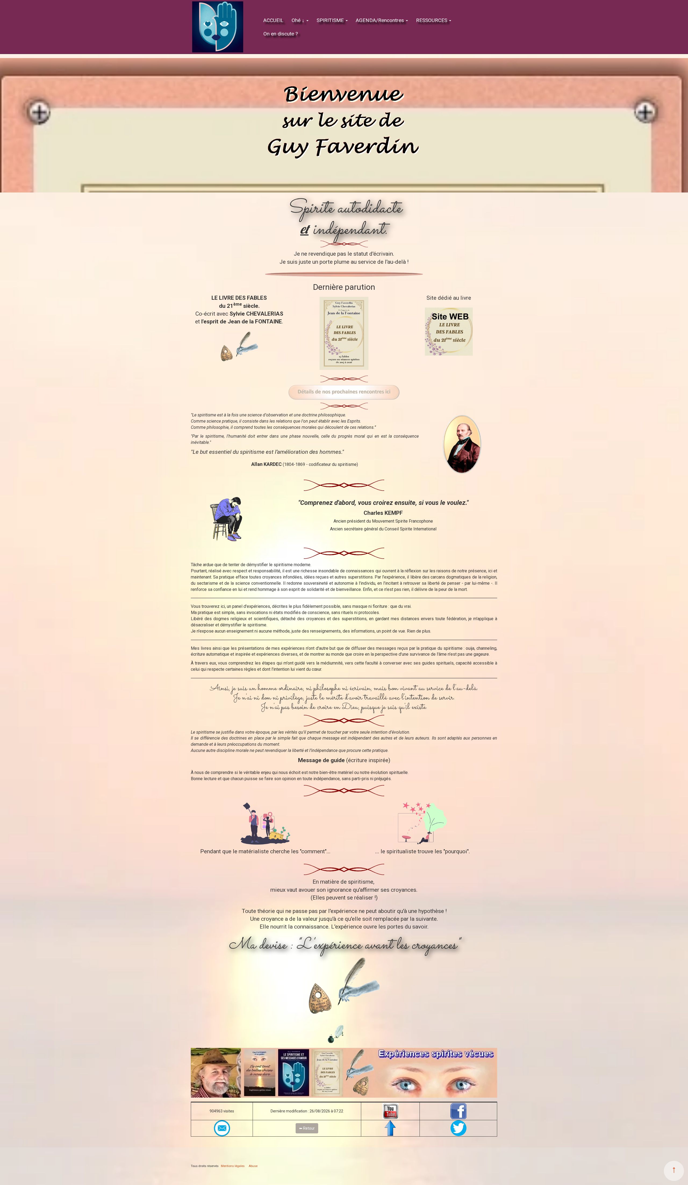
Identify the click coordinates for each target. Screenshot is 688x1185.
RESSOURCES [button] (432, 20)
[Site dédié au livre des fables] (448, 332)
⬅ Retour (307, 1128)
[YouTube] (390, 1111)
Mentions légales (233, 1166)
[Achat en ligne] (344, 333)
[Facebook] (458, 1111)
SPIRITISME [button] (331, 20)
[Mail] (222, 1128)
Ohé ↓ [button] (299, 20)
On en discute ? (280, 34)
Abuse (253, 1166)
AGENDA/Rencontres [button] (380, 20)
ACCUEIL (273, 20)
